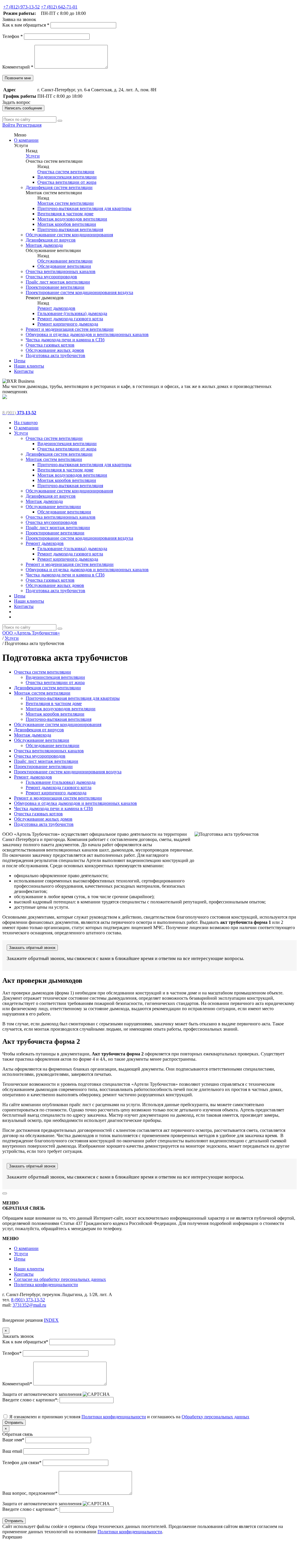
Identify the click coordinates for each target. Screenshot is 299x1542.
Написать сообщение (23, 108)
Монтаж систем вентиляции (65, 203)
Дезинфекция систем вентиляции (59, 187)
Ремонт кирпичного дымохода (67, 323)
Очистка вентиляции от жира (66, 182)
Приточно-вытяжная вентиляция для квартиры (84, 208)
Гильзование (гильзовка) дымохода (72, 313)
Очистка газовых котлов (50, 344)
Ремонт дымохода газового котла (70, 318)
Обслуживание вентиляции (65, 260)
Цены (19, 360)
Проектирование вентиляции (55, 287)
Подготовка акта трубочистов (55, 355)
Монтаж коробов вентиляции (66, 224)
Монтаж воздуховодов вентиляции (72, 218)
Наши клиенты (29, 365)
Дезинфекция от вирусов (51, 239)
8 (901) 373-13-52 (28, 1299)
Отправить (14, 1422)
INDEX (51, 1320)
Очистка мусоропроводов (51, 276)
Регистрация (28, 125)
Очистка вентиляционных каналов (60, 271)
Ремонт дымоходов (56, 308)
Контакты (24, 371)
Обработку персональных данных (215, 1416)
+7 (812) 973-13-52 (21, 6)
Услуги (33, 155)
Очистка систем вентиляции (65, 171)
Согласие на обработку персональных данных (60, 1279)
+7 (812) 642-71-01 (59, 6)
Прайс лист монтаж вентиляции (58, 281)
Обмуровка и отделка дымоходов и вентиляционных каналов (87, 334)
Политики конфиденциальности (113, 1416)
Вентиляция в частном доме (65, 213)
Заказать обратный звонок (32, 947)
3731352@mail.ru (29, 1305)
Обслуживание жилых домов (55, 350)
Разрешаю (12, 1536)
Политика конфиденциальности (46, 1284)
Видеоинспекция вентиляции (67, 176)
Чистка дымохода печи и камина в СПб (65, 339)
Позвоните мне (18, 78)
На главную (26, 422)
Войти (9, 125)
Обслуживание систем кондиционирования (69, 234)
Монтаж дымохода (44, 245)
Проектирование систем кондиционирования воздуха (79, 292)
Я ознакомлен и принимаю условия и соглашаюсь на (128, 1416)
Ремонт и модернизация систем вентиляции (70, 329)
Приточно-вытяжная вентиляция (70, 229)
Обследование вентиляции (64, 266)
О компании (26, 140)
